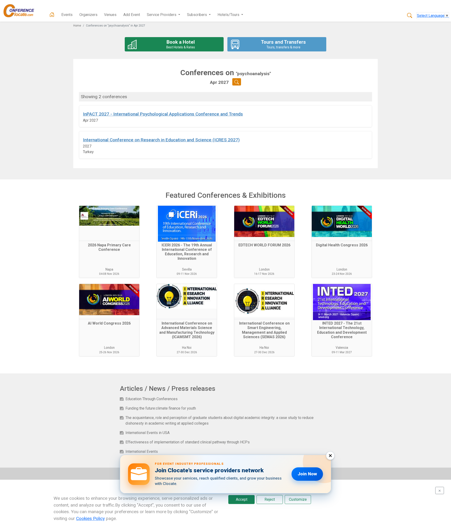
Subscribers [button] (197, 14)
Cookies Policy (90, 518)
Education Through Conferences (151, 399)
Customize (298, 499)
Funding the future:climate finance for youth (160, 408)
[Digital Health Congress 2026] (342, 223)
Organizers (88, 14)
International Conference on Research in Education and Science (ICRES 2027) (161, 140)
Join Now (307, 474)
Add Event (131, 14)
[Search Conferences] (410, 16)
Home (77, 25)
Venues (110, 14)
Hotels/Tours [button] (229, 14)
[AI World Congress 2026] (109, 301)
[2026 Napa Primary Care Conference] (109, 223)
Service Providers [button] (162, 14)
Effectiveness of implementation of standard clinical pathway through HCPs (187, 442)
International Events (141, 451)
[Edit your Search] (236, 81)
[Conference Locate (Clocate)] (21, 11)
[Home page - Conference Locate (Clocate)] (52, 15)
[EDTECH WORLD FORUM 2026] (264, 223)
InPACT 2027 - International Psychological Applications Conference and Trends (163, 114)
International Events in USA (147, 432)
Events (67, 14)
